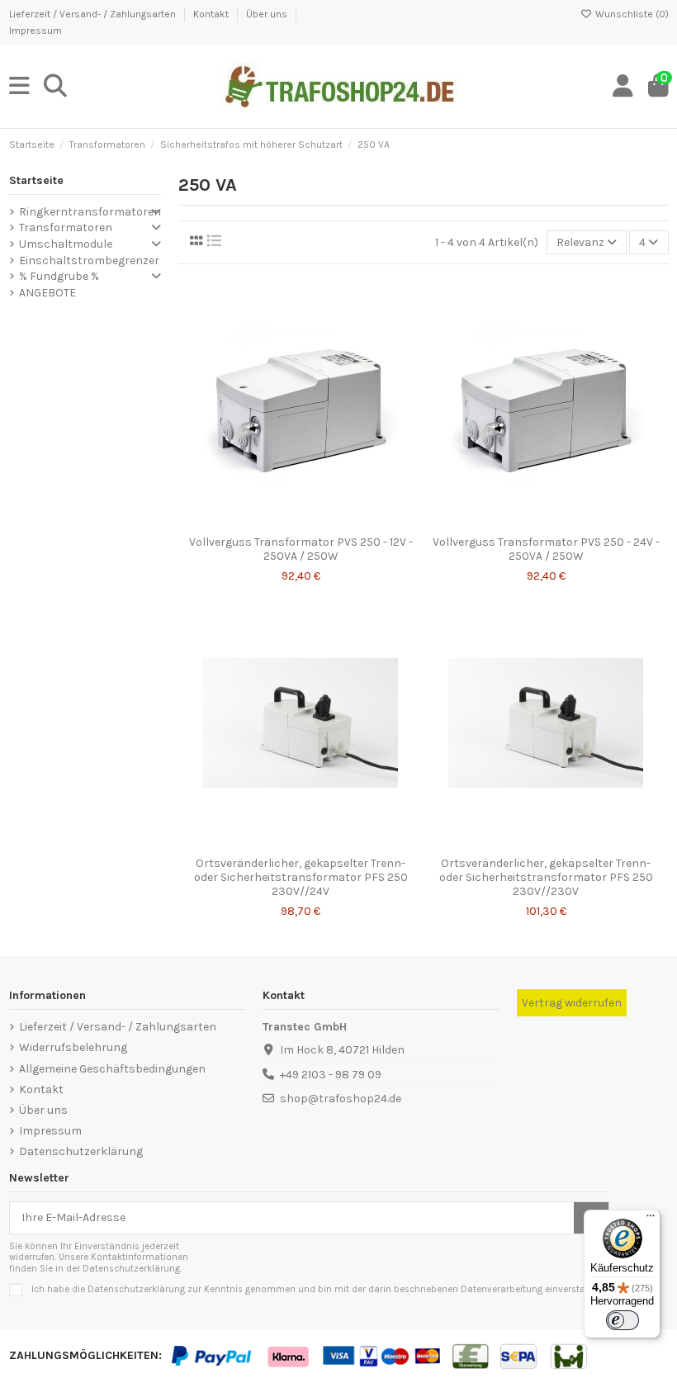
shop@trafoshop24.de (340, 1099)
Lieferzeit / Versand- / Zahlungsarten (93, 14)
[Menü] (650, 1219)
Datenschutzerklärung (81, 1151)
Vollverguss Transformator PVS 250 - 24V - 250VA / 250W (546, 549)
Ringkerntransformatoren (90, 212)
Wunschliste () (631, 14)
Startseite (36, 180)
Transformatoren (65, 227)
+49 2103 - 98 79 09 (330, 1075)
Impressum (35, 30)
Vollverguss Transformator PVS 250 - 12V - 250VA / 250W (301, 549)
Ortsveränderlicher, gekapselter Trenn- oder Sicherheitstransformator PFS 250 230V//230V (546, 877)
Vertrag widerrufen (572, 1003)
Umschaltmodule (65, 244)
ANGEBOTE (47, 293)
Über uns (268, 14)
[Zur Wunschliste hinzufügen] (276, 521)
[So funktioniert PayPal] (212, 1355)
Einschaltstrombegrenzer (89, 260)
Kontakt (212, 14)
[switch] (622, 1320)
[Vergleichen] (299, 521)
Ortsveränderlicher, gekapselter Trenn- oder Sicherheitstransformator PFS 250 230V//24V (301, 877)
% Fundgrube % (59, 276)
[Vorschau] (323, 521)
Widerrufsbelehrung (73, 1047)
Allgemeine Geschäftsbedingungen (112, 1069)
